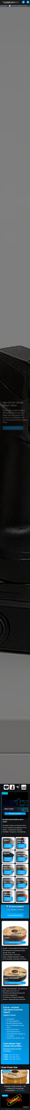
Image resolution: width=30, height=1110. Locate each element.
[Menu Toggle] (28, 2)
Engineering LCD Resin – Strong (7, 895)
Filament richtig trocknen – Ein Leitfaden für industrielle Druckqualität (15, 1088)
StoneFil (6, 938)
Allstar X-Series (9, 809)
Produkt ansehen (15, 814)
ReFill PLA (20, 893)
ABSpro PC (20, 867)
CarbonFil (7, 853)
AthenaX (6, 840)
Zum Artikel (20, 1090)
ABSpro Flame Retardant (11, 978)
